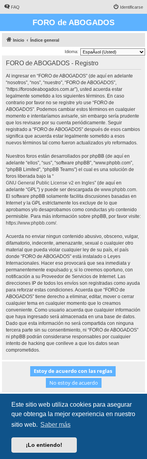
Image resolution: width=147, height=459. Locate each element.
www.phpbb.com (118, 189)
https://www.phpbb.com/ (31, 223)
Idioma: (71, 51)
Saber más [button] (55, 424)
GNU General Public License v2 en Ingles (50, 183)
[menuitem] (12, 7)
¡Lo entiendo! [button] (44, 445)
